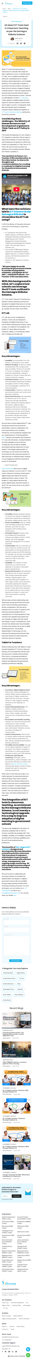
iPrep (3, 437)
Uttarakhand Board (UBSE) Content (22, 1270)
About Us (4, 1326)
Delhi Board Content (23, 1231)
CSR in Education (16, 21)
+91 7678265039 (7, 1340)
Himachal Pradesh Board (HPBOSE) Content (7, 1241)
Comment (7, 935)
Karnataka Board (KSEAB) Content (22, 1247)
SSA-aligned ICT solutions (16, 848)
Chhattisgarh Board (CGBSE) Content (7, 1231)
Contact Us (5, 1329)
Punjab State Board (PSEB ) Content (7, 1261)
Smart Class (5, 1302)
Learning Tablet (16, 1305)
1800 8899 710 (6, 1349)
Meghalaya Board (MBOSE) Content (7, 1256)
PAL (27, 1302)
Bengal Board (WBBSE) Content (24, 1222)
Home (4, 8)
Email (6, 926)
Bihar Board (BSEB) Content (7, 1227)
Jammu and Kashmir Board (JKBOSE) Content (23, 1241)
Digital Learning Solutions (9, 1318)
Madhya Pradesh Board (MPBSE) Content (9, 1252)
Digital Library (6, 1305)
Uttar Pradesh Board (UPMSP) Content (8, 1270)
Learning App (26, 1305)
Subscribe (16, 1196)
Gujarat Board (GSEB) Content (8, 1236)
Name (6, 919)
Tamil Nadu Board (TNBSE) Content (7, 1265)
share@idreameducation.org (11, 893)
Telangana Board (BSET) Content (22, 1265)
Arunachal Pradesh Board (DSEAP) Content (24, 1218)
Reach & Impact (6, 1316)
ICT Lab (5, 1308)
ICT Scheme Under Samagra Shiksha (16, 213)
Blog (9, 8)
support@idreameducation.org (10, 1346)
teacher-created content (19, 764)
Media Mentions (18, 1316)
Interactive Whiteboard (17, 1302)
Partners (12, 1326)
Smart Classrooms (7, 468)
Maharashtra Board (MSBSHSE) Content (23, 1252)
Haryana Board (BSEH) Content (23, 1236)
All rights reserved (19, 1356)
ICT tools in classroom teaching (12, 112)
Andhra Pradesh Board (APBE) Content (8, 1218)
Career (12, 1329)
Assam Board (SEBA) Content (8, 1222)
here (14, 895)
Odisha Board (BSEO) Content (23, 1256)
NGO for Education (24, 1318)
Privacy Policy (20, 1326)
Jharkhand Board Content (7, 1247)
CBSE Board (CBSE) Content (23, 1227)
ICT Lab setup (23, 98)
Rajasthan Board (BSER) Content (24, 1261)
